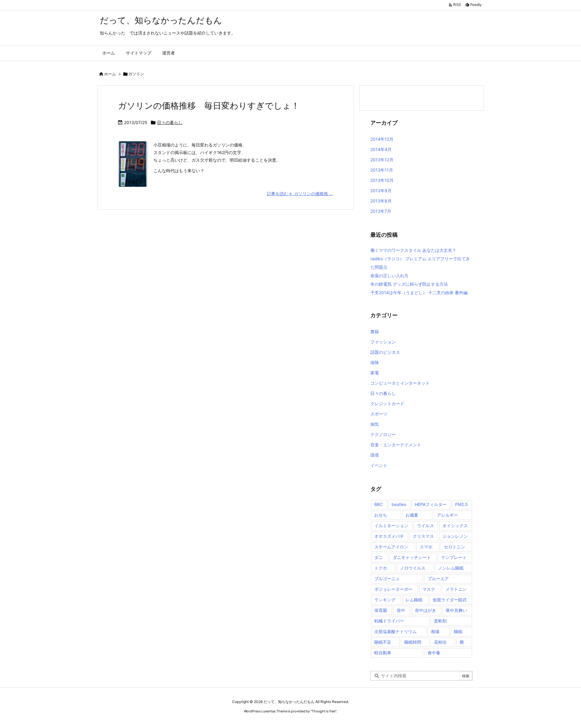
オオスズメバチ (389, 536)
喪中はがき (425, 610)
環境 (374, 455)
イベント (378, 465)
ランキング (385, 599)
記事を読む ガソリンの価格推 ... (300, 193)
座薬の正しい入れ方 (389, 275)
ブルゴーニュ (387, 578)
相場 (435, 631)
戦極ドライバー (389, 620)
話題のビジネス (385, 352)
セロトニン (454, 546)
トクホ (380, 567)
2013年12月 (381, 159)
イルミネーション (391, 525)
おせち (380, 514)
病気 (374, 424)
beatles (399, 504)
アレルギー (447, 514)
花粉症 (440, 642)
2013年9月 (381, 190)
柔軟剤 (440, 620)
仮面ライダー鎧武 (450, 599)
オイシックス (455, 525)
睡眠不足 (382, 642)
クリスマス (423, 536)
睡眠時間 (412, 642)
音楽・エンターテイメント (395, 444)
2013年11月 (381, 169)
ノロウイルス (412, 567)
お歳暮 (411, 514)
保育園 (380, 610)
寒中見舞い (456, 610)
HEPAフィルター (431, 504)
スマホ (426, 546)
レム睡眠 (413, 599)
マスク (428, 589)
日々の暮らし (169, 122)
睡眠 (458, 631)
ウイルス (425, 525)
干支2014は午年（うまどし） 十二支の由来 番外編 (419, 292)
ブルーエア (438, 578)
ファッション (383, 341)
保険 (374, 362)
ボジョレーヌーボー (393, 589)
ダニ (378, 557)
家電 (374, 372)
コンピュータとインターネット (400, 383)
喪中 (401, 610)
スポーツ (378, 413)
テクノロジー (383, 434)
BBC (378, 504)
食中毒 (434, 652)
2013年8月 (381, 200)
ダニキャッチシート (412, 557)
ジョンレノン (455, 536)
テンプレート (454, 557)
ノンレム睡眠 (451, 567)
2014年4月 (381, 149)
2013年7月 (380, 211)
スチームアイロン (391, 546)
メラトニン (456, 589)
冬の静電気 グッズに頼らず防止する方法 (409, 284)
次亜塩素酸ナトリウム (395, 631)
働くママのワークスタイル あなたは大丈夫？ (413, 250)
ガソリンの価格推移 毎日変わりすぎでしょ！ (209, 105)
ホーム (110, 73)
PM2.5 (461, 504)
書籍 (374, 331)
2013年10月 (382, 180)
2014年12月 (381, 139)
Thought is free (323, 711)
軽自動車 (382, 652)
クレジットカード (387, 403)
